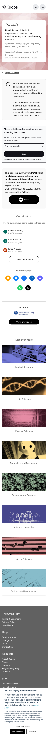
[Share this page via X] (28, 287)
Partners (6, 671)
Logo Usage (7, 625)
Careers (6, 665)
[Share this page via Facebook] (24, 278)
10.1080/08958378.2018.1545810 (23, 58)
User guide (7, 640)
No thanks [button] (32, 731)
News (4, 662)
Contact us (7, 647)
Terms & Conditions (11, 619)
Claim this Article (24, 259)
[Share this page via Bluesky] (16, 278)
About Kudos (8, 659)
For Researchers (10, 683)
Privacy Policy (8, 622)
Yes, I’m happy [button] (17, 731)
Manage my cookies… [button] (24, 726)
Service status (9, 637)
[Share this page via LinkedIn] (32, 278)
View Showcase (24, 322)
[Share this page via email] (8, 278)
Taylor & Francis (12, 73)
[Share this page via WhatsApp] (20, 287)
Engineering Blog (10, 668)
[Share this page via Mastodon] (40, 278)
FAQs (4, 643)
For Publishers (9, 687)
